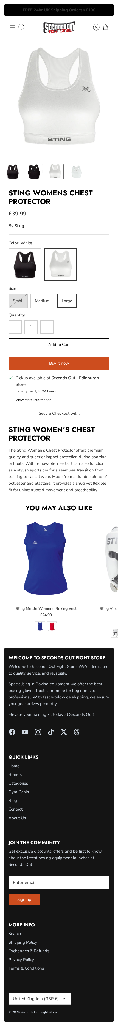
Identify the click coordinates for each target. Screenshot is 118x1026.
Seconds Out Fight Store (39, 1012)
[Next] (106, 10)
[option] (59, 99)
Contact (16, 809)
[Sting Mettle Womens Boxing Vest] (46, 559)
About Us (17, 818)
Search (15, 933)
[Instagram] (38, 732)
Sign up (24, 899)
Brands (15, 774)
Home (14, 766)
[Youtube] (25, 732)
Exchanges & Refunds (29, 951)
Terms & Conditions (26, 968)
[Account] (94, 27)
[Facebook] (12, 732)
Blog (13, 800)
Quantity (17, 315)
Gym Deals (19, 792)
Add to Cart (59, 344)
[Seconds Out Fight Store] (59, 27)
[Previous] (11, 10)
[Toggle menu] (12, 27)
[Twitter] (63, 732)
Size (12, 288)
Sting (19, 225)
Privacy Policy (21, 959)
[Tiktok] (50, 732)
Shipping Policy (23, 942)
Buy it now (59, 363)
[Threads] (76, 732)
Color (20, 243)
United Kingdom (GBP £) (36, 999)
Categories (18, 783)
